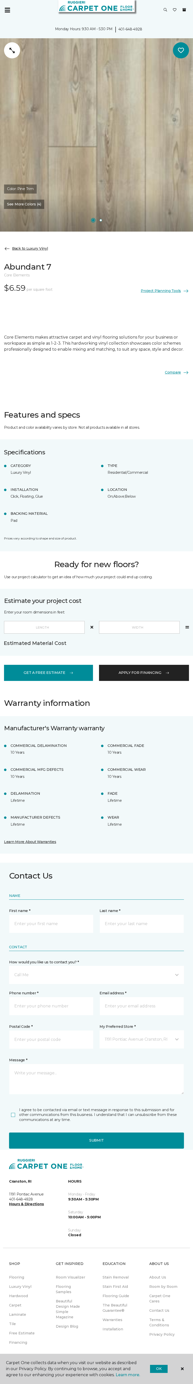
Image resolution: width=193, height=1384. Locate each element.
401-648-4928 (130, 29)
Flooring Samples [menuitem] (63, 1289)
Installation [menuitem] (113, 1329)
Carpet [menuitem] (15, 1305)
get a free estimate (44, 672)
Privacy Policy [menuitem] (162, 1334)
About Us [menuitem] (157, 1277)
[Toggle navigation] (7, 10)
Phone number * (23, 993)
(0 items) (184, 10)
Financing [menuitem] (18, 1342)
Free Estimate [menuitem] (22, 1333)
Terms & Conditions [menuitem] (159, 1322)
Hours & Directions (26, 1204)
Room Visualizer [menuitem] (70, 1277)
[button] (165, 10)
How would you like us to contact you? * (44, 962)
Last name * (110, 911)
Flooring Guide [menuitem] (116, 1296)
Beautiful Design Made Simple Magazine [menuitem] (68, 1309)
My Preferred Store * (117, 1026)
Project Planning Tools (161, 290)
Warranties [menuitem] (112, 1320)
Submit (96, 1140)
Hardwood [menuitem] (18, 1296)
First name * (19, 911)
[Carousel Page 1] (93, 220)
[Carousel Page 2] (101, 220)
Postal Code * (20, 1026)
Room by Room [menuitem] (163, 1286)
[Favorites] (174, 10)
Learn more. (128, 1374)
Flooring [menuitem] (16, 1277)
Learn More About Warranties (30, 842)
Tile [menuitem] (12, 1324)
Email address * (113, 993)
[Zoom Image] (12, 50)
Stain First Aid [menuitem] (115, 1286)
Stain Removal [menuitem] (116, 1277)
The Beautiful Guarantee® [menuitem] (115, 1308)
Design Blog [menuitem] (67, 1326)
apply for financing (140, 672)
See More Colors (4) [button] (24, 204)
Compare (173, 372)
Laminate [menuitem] (17, 1314)
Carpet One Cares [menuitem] (159, 1298)
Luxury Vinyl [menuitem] (20, 1286)
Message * (18, 1060)
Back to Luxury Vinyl (30, 248)
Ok (158, 1368)
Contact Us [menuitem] (159, 1310)
